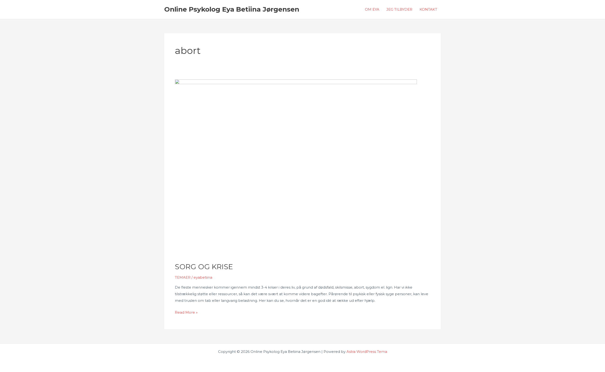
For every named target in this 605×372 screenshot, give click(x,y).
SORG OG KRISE (204, 266)
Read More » (186, 313)
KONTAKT (428, 9)
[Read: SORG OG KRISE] (296, 167)
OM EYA (372, 9)
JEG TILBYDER (399, 9)
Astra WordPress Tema (366, 351)
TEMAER (182, 277)
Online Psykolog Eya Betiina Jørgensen (231, 9)
